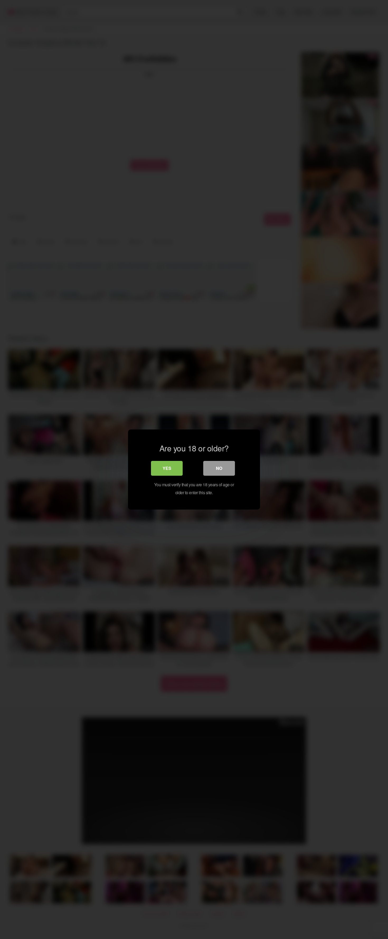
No (219, 468)
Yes (167, 468)
